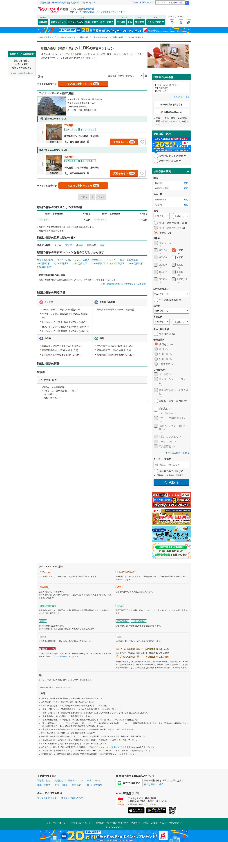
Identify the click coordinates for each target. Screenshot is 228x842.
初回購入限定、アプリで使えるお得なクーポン (103, 11)
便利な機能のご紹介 (154, 784)
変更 (186, 183)
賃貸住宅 (43, 22)
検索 (187, 3)
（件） (44, 219)
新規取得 (90, 8)
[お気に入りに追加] (142, 142)
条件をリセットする (181, 96)
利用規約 (100, 822)
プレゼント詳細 (58, 656)
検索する (174, 482)
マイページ (174, 121)
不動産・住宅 (43, 780)
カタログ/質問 (154, 22)
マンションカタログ (47, 797)
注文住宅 (121, 22)
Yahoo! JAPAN (138, 2)
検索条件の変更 (162, 171)
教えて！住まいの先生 (72, 797)
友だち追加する (132, 783)
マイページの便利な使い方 (22, 73)
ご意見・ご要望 (150, 822)
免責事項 (135, 822)
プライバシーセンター (82, 822)
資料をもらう (123, 142)
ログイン (74, 11)
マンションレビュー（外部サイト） (108, 747)
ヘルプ (150, 2)
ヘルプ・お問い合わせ (171, 822)
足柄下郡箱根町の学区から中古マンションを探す (123, 284)
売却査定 (139, 22)
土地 (129, 22)
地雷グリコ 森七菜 (177, 2)
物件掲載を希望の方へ (118, 822)
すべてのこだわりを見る (177, 452)
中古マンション (75, 22)
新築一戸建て (91, 22)
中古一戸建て (106, 22)
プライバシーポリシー (57, 822)
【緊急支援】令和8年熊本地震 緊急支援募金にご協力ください (67, 2)
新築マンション (58, 22)
